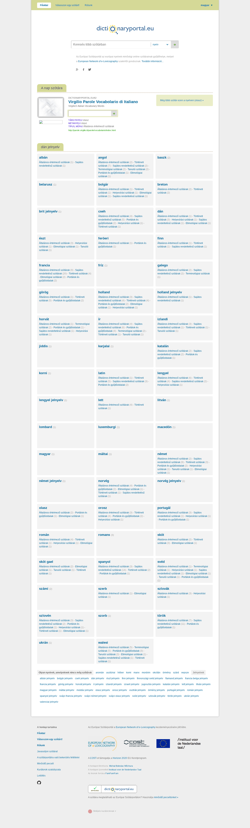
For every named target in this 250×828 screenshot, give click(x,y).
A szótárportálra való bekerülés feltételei (58, 757)
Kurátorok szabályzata (49, 769)
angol (102, 157)
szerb (102, 589)
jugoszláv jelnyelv (151, 684)
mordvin (146, 672)
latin (101, 373)
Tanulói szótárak (138, 169)
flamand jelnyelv (174, 678)
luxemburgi (109, 427)
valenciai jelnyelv (49, 701)
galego (162, 265)
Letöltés (41, 775)
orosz (102, 508)
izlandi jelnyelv (114, 684)
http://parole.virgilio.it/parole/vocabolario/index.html (92, 130)
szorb (104, 615)
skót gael (46, 562)
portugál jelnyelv (176, 690)
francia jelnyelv (48, 684)
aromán (100, 672)
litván (163, 400)
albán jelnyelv (47, 678)
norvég (103, 481)
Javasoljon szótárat (47, 751)
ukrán (45, 642)
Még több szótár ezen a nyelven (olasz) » (182, 100)
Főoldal (44, 5)
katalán (163, 346)
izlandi (162, 319)
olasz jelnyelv (103, 690)
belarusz (47, 184)
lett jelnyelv (188, 684)
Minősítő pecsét (45, 763)
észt (42, 238)
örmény (167, 672)
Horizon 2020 (120, 758)
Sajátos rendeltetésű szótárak (130, 165)
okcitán (156, 672)
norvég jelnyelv (171, 481)
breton (162, 184)
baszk (163, 157)
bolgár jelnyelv (65, 678)
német (162, 454)
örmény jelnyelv (156, 690)
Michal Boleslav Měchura (121, 766)
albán (43, 157)
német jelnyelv (52, 481)
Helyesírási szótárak (125, 192)
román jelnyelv (195, 690)
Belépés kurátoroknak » (104, 811)
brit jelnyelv (50, 211)
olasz (43, 508)
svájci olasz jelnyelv (119, 696)
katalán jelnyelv (171, 684)
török (161, 615)
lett (100, 400)
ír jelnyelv (98, 684)
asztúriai (110, 672)
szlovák (163, 589)
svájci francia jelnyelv (70, 696)
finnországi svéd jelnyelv (150, 678)
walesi (103, 642)
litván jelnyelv (203, 684)
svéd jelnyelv (139, 696)
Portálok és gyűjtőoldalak (113, 172)
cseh (101, 211)
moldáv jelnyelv (85, 690)
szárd (176, 672)
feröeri (103, 238)
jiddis (45, 346)
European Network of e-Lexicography (98, 61)
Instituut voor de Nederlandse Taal (125, 769)
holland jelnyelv (169, 292)
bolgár (103, 184)
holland (104, 292)
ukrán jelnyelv (191, 696)
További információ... (152, 61)
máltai (105, 454)
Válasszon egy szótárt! (67, 5)
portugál (164, 508)
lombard (47, 427)
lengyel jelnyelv (53, 400)
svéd (161, 562)
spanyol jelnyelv (48, 696)
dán (160, 211)
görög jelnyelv (65, 684)
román (44, 535)
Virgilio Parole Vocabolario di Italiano (103, 102)
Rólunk (88, 5)
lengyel (163, 373)
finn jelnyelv (128, 678)
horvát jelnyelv (83, 684)
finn (160, 238)
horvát (44, 319)
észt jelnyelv (113, 678)
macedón (166, 427)
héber (121, 672)
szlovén (45, 615)
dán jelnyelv (97, 678)
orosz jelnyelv (119, 690)
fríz (102, 265)
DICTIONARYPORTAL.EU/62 (82, 98)
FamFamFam (111, 773)
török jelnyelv (175, 696)
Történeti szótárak (109, 226)
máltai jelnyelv (66, 690)
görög (43, 292)
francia (44, 265)
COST (93, 758)
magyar (207, 5)
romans (106, 535)
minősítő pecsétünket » (166, 797)
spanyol (104, 562)
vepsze (185, 672)
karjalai (105, 346)
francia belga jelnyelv (196, 678)
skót (160, 535)
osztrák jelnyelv (137, 690)
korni (45, 373)
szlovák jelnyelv (156, 696)
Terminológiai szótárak (112, 169)
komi (128, 672)
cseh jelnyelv (82, 678)
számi (45, 589)
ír (99, 319)
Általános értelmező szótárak (56, 162)
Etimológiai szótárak (198, 223)
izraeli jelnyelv (131, 684)
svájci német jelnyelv (95, 696)
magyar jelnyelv (48, 690)
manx (136, 672)
